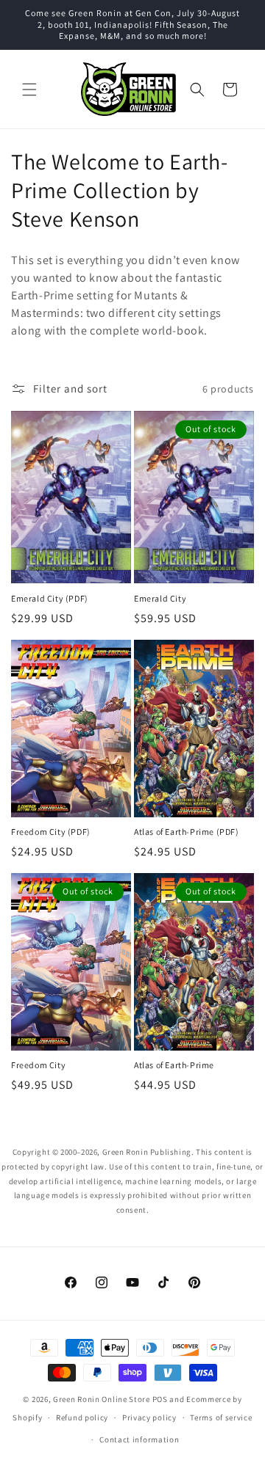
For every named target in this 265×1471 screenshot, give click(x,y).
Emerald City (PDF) (49, 598)
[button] (29, 89)
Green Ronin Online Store (101, 1399)
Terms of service (221, 1417)
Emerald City (160, 598)
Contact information (139, 1439)
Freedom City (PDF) (51, 831)
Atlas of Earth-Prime (174, 1064)
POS (160, 1399)
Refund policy (82, 1417)
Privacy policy (149, 1417)
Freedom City (38, 1064)
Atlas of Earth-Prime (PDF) (186, 831)
